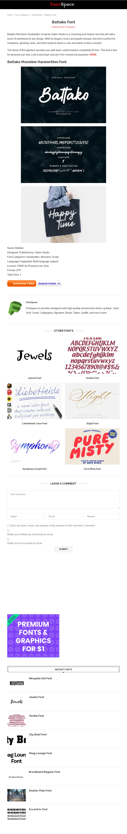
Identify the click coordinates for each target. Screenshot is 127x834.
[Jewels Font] (34, 355)
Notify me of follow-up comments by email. (30, 534)
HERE (93, 54)
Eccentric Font (38, 809)
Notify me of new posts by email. (25, 543)
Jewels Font (34, 378)
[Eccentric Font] (16, 814)
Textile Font (92, 378)
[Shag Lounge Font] (16, 758)
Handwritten (37, 15)
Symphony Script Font (35, 469)
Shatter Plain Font (40, 790)
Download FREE (23, 283)
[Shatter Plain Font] (16, 795)
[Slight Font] (92, 401)
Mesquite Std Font (40, 678)
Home (10, 15)
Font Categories (22, 15)
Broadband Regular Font (44, 771)
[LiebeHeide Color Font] (34, 401)
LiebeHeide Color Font (34, 423)
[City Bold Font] (16, 739)
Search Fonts (47, 283)
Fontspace (70, 27)
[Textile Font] (92, 355)
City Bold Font (38, 734)
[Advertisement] (63, 583)
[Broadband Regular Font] (16, 776)
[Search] (118, 4)
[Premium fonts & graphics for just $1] (33, 616)
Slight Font (92, 423)
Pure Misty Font (92, 469)
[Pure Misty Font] (92, 446)
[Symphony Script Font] (34, 446)
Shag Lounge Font (40, 753)
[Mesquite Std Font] (16, 683)
